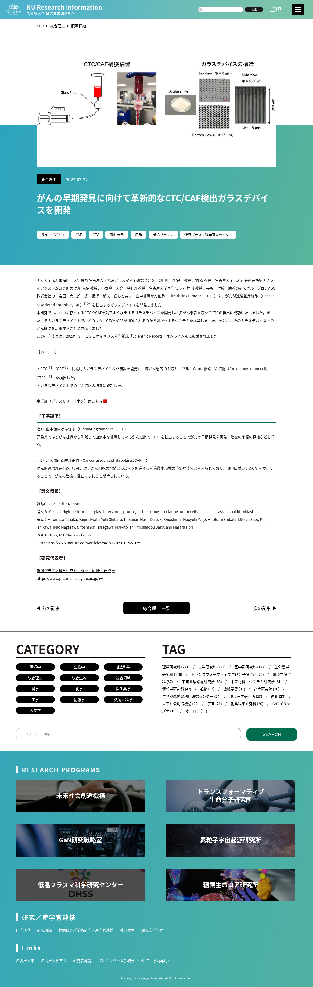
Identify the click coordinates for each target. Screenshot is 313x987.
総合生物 (79, 677)
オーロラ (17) (196, 710)
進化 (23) (278, 696)
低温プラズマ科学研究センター (208, 234)
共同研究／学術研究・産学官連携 (85, 930)
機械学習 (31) (234, 688)
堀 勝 (138, 234)
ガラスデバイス (53, 234)
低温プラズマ (163, 234)
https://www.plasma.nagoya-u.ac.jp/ (68, 578)
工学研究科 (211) (212, 666)
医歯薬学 (123, 688)
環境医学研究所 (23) (245, 696)
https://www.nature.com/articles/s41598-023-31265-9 (90, 542)
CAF (79, 234)
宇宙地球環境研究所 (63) (202, 681)
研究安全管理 (152, 930)
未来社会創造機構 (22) (180, 703)
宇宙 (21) (214, 703)
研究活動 (23, 930)
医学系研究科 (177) (250, 666)
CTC (96, 234)
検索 (254, 9)
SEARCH (272, 734)
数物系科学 (123, 699)
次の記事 (262, 608)
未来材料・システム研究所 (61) (256, 681)
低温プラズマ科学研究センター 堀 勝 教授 (74, 570)
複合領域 (123, 677)
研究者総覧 (82, 960)
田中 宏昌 (117, 234)
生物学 (79, 666)
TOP (40, 25)
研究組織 (44, 930)
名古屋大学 (25, 960)
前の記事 (51, 608)
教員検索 (127, 930)
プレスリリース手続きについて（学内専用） (134, 960)
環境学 (35, 666)
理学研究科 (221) (176, 666)
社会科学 (123, 666)
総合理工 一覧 (156, 608)
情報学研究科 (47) (176, 688)
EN (280, 8)
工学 (35, 699)
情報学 (79, 699)
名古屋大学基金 (54, 960)
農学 (35, 688)
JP (272, 8)
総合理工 (57, 25)
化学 (79, 688)
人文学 (35, 710)
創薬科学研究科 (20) (247, 703)
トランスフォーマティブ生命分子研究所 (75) (227, 674)
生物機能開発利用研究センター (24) (191, 696)
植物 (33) (207, 688)
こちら (96, 401)
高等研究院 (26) (266, 688)
